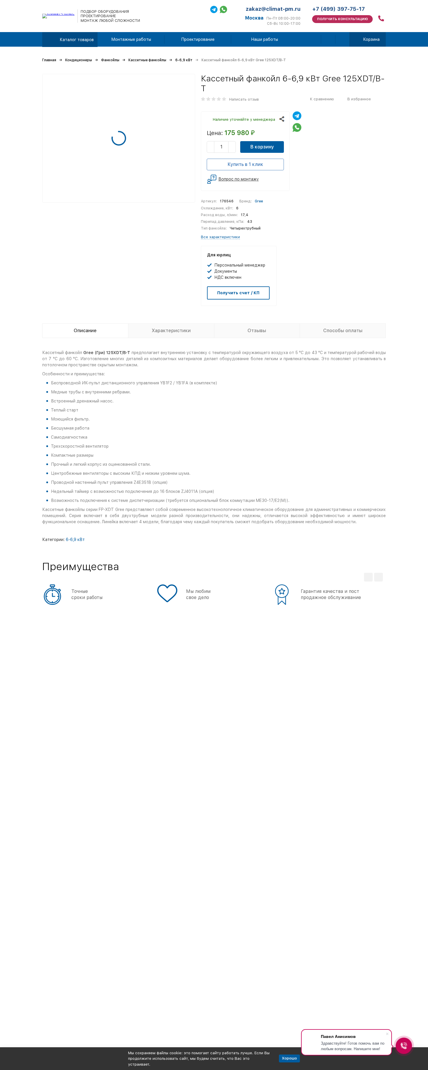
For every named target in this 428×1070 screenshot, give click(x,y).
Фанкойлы (110, 60)
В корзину (262, 147)
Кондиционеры (78, 60)
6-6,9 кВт (183, 60)
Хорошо (289, 1058)
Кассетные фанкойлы (147, 60)
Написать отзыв (244, 99)
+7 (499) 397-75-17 (338, 9)
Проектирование (198, 39)
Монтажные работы (131, 39)
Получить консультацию (342, 19)
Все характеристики (220, 237)
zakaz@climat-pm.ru (273, 9)
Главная (49, 60)
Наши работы (264, 39)
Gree (259, 201)
